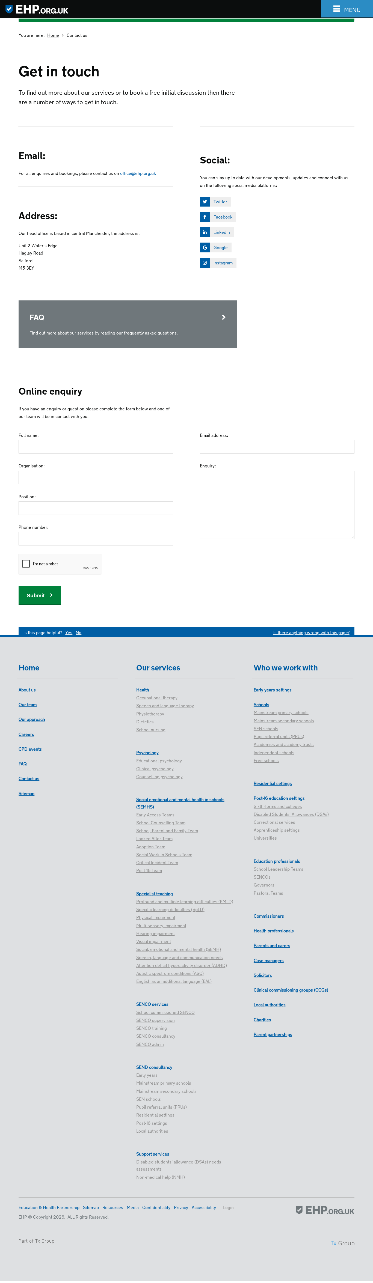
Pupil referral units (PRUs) (161, 1106)
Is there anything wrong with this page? (311, 632)
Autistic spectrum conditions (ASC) (170, 973)
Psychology (147, 752)
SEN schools (148, 1098)
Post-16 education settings (279, 797)
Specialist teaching (154, 893)
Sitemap (26, 793)
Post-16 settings (151, 1122)
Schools (261, 704)
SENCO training (151, 1028)
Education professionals (277, 861)
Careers (26, 734)
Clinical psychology (155, 768)
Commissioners (269, 915)
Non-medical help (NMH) (160, 1176)
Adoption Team (150, 846)
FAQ (23, 763)
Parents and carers (272, 945)
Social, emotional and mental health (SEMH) (178, 949)
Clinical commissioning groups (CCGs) (291, 989)
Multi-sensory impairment (161, 925)
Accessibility (204, 1207)
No (78, 632)
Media (133, 1207)
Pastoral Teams (268, 892)
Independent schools (274, 752)
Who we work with (286, 666)
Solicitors (263, 975)
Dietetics (145, 721)
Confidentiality (156, 1207)
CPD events (30, 748)
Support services (152, 1153)
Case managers (269, 960)
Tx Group (45, 1241)
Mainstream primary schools (163, 1082)
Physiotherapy (150, 713)
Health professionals (274, 930)
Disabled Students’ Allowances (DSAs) (291, 814)
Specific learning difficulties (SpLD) (170, 909)
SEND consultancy (154, 1067)
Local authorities (152, 1130)
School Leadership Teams (278, 868)
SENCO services (152, 1003)
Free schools (266, 760)
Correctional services (274, 821)
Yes (68, 632)
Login (228, 1207)
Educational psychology (159, 760)
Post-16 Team (149, 870)
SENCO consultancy (155, 1035)
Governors (264, 884)
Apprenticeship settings (277, 829)
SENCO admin (150, 1044)
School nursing (150, 729)
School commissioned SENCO (165, 1012)
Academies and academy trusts (284, 744)
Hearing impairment (155, 933)
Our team (28, 704)
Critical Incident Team (157, 862)
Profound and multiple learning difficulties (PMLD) (184, 901)
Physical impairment (155, 917)
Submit (36, 595)
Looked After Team (154, 838)
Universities (265, 837)
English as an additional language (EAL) (174, 981)
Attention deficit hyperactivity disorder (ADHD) (181, 965)
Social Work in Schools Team (164, 854)
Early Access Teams (155, 814)
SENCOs (262, 876)
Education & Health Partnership (49, 1207)
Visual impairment (153, 941)
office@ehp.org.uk (138, 173)
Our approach (32, 719)
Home (53, 35)
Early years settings (273, 689)
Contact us (77, 35)
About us (27, 689)
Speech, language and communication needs (179, 957)
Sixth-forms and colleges (278, 806)
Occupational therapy (156, 697)
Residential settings (155, 1114)
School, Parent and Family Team (167, 830)
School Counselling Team (160, 822)
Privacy (181, 1207)
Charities (262, 1019)
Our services (158, 666)
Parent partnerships (273, 1034)
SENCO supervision (155, 1020)
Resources (112, 1207)
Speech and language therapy (165, 705)
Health (142, 689)
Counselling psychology (159, 776)
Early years (147, 1074)
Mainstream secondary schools (166, 1091)
